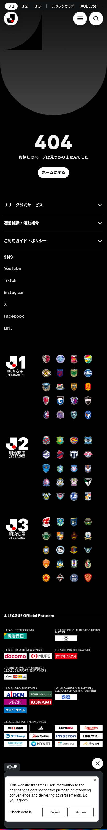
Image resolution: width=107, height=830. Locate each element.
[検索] (96, 19)
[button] (80, 19)
